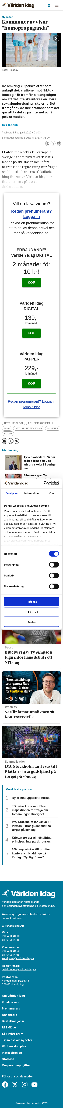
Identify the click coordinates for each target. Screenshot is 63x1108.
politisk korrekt (39, 423)
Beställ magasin (13, 1021)
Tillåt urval (31, 612)
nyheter (52, 428)
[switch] (54, 564)
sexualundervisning (28, 428)
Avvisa (31, 622)
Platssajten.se (12, 1052)
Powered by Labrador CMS (32, 1103)
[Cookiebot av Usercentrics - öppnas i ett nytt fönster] (44, 483)
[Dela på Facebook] (47, 143)
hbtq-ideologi (13, 423)
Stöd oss (8, 1059)
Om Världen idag (13, 995)
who (7, 428)
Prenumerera (11, 1008)
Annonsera (9, 1015)
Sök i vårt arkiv (12, 1033)
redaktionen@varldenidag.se (19, 969)
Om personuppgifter (16, 1065)
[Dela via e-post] (58, 143)
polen (8, 433)
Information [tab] (31, 492)
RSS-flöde (9, 1027)
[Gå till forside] (18, 5)
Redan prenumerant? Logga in (31, 401)
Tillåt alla (31, 601)
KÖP (31, 282)
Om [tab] (51, 492)
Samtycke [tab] (11, 492)
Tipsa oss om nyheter (17, 1040)
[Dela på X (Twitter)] (53, 143)
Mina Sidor (31, 407)
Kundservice (10, 1002)
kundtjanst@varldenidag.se (18, 958)
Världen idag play (14, 1046)
